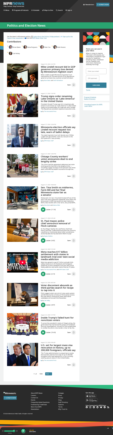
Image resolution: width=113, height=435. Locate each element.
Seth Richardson (58, 80)
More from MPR (36, 407)
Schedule (36, 10)
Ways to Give (48, 10)
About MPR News (36, 393)
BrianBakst (17, 47)
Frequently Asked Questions (40, 402)
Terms (88, 90)
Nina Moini (47, 205)
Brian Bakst (47, 80)
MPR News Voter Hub (39, 38)
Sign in (69, 10)
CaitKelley (16, 53)
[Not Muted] (2, 431)
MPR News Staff (48, 141)
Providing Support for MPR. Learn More (93, 105)
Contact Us (34, 398)
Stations (61, 405)
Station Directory (89, 99)
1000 (41, 374)
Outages (61, 393)
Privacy (60, 398)
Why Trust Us (62, 409)
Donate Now (103, 5)
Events (33, 400)
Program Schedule (90, 97)
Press (60, 395)
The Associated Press (50, 111)
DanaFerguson (32, 47)
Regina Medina (48, 236)
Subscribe (96, 85)
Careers (33, 395)
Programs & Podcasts (21, 10)
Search (60, 10)
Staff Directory (63, 402)
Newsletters (35, 409)
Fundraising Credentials (39, 405)
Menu (7, 10)
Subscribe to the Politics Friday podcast (46, 36)
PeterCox (47, 47)
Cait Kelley (47, 300)
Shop (60, 400)
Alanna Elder (56, 205)
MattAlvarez (61, 47)
